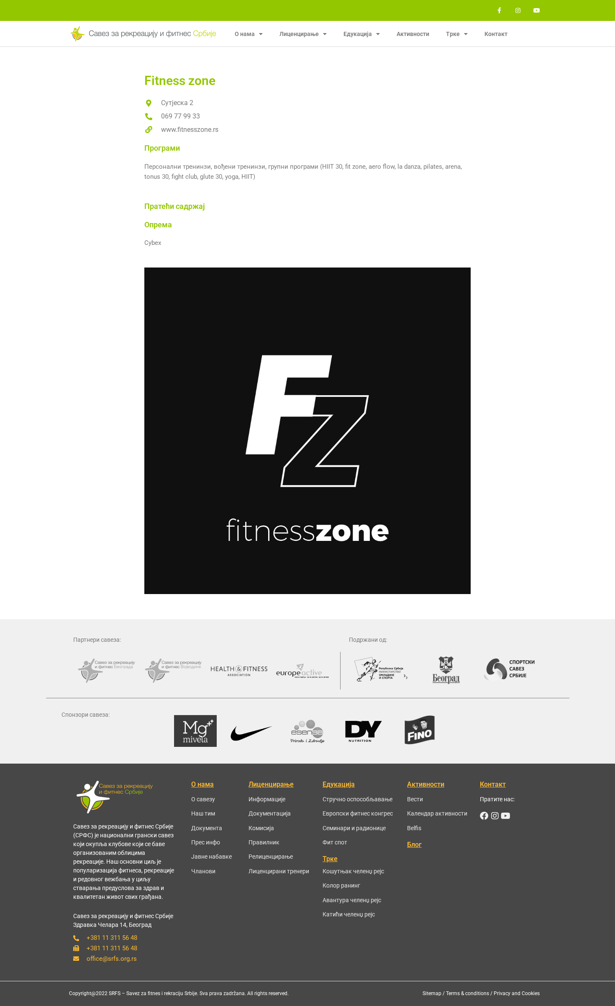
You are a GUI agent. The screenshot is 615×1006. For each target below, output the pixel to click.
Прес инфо (205, 842)
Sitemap (432, 993)
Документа (206, 828)
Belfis (414, 828)
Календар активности (437, 813)
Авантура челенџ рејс (352, 900)
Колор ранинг (341, 885)
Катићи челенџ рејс (349, 914)
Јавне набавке (211, 856)
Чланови (203, 871)
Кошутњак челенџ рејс (353, 871)
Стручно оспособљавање (357, 799)
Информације (267, 799)
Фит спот (335, 842)
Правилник (264, 842)
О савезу (203, 799)
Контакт (495, 34)
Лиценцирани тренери (279, 871)
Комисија (261, 828)
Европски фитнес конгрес (358, 813)
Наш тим (203, 813)
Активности (413, 34)
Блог (414, 845)
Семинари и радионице (354, 828)
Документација (270, 813)
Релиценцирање (271, 856)
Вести (415, 799)
